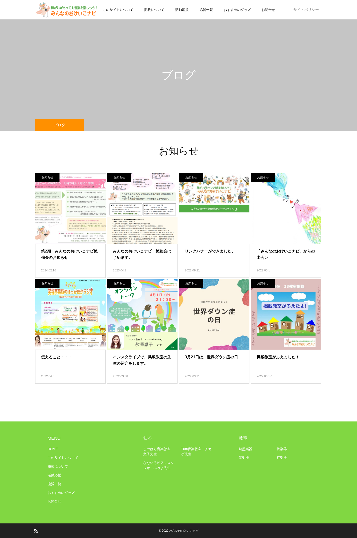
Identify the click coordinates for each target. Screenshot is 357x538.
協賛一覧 (206, 10)
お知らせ (47, 177)
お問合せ (268, 10)
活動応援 (182, 10)
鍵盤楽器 (245, 449)
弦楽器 (282, 449)
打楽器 (282, 458)
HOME (53, 449)
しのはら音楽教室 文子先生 (158, 451)
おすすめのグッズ (237, 10)
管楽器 (244, 458)
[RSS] (36, 530)
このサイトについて (118, 10)
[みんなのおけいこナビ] (67, 9)
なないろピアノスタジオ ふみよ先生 (158, 465)
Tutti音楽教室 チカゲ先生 (196, 451)
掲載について (154, 10)
